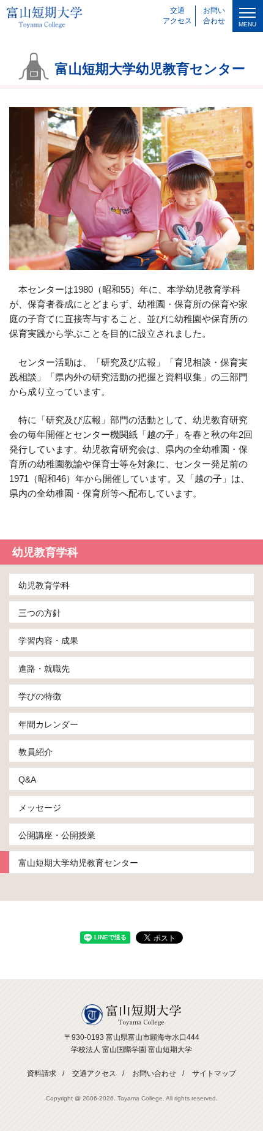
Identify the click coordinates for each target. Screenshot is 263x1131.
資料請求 (41, 1073)
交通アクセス (94, 1073)
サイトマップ (214, 1073)
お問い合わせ (154, 1073)
